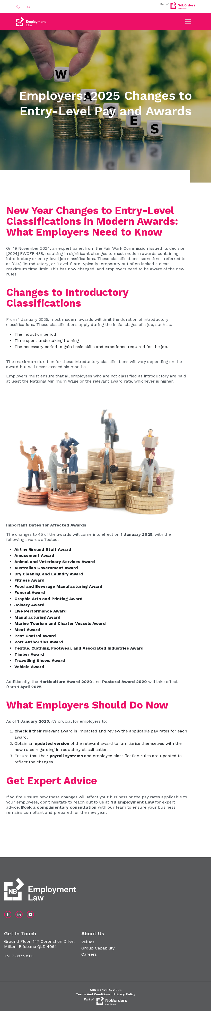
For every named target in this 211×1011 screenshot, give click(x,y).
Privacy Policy (124, 994)
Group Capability (98, 948)
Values (87, 941)
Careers (89, 954)
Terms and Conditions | (94, 994)
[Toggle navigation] (188, 22)
